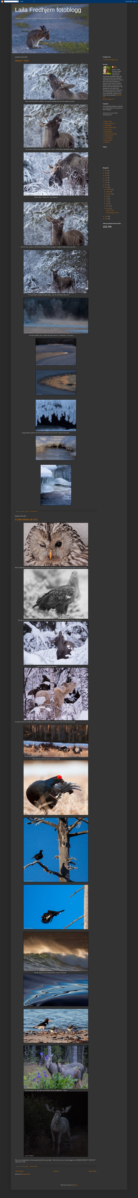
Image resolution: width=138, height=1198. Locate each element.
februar (108, 206)
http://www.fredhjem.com (111, 59)
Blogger (75, 1185)
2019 (106, 173)
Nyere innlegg (19, 1171)
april (107, 203)
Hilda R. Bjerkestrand (110, 127)
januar (108, 208)
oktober (108, 191)
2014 (106, 185)
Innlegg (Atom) (26, 1174)
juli (107, 196)
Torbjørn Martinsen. (109, 123)
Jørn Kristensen (108, 136)
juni (107, 199)
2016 (106, 180)
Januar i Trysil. (22, 60)
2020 (106, 170)
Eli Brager (107, 142)
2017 (106, 178)
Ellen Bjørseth (108, 131)
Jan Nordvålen (108, 138)
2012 (106, 216)
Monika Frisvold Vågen (110, 134)
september (109, 194)
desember (109, 189)
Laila (115, 67)
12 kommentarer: (33, 511)
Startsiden (56, 1171)
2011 (106, 218)
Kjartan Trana (108, 121)
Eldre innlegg (92, 1171)
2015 (106, 182)
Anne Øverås (108, 129)
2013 (106, 187)
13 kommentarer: (33, 1166)
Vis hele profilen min (108, 99)
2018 (106, 175)
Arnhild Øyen (108, 125)
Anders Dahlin (108, 140)
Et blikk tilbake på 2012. (26, 519)
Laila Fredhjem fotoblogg (48, 9)
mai (107, 201)
